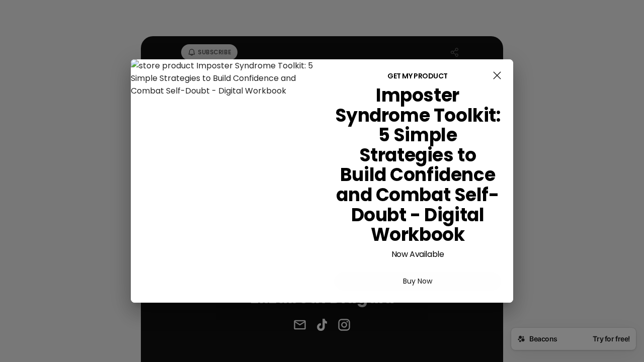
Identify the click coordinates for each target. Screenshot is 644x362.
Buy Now (417, 281)
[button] (497, 77)
